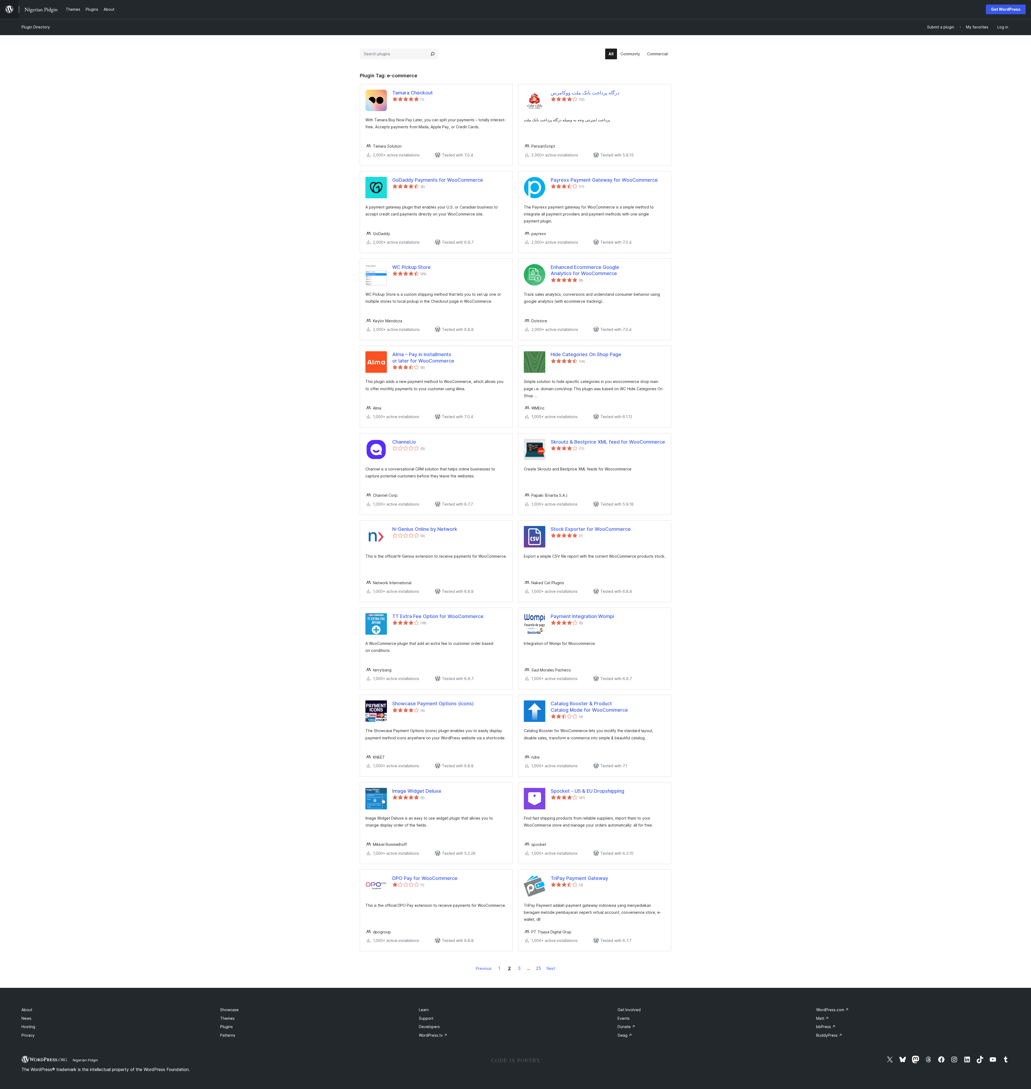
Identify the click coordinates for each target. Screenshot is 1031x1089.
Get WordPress (1006, 9)
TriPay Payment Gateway (579, 878)
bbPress (826, 1026)
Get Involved (629, 1009)
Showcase (229, 1009)
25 (538, 968)
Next (551, 968)
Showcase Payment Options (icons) (433, 703)
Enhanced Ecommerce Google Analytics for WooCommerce (585, 270)
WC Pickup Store (411, 267)
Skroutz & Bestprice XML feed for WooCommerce (608, 442)
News (26, 1018)
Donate (626, 1026)
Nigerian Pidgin (85, 1060)
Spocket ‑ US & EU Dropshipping (587, 791)
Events (624, 1018)
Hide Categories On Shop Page (586, 354)
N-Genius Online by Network (424, 529)
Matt (822, 1018)
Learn (424, 1009)
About (26, 1009)
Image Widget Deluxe (416, 791)
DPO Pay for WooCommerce (425, 878)
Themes (227, 1018)
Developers (429, 1026)
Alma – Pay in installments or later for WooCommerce (423, 357)
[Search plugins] (432, 54)
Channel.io (404, 442)
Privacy (28, 1035)
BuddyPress (829, 1035)
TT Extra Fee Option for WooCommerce (438, 616)
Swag (625, 1035)
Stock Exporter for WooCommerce (591, 529)
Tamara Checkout (412, 93)
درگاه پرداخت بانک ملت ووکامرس (585, 93)
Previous (484, 968)
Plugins (226, 1026)
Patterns (227, 1035)
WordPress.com (832, 1009)
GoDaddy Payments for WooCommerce (437, 180)
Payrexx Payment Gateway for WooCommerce (604, 180)
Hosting (28, 1026)
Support (426, 1018)
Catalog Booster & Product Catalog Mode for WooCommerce (589, 706)
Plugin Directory (35, 27)
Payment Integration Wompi (582, 616)
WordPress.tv (433, 1035)
